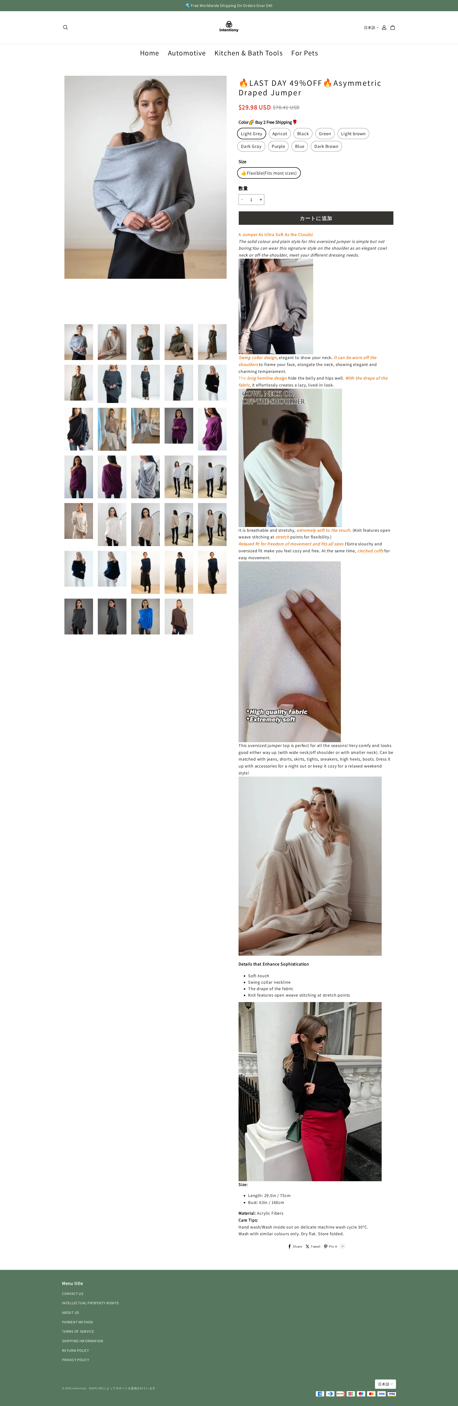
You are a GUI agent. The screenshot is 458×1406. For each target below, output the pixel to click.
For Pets (304, 53)
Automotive (187, 53)
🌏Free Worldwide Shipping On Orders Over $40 (229, 5)
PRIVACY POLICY (75, 1359)
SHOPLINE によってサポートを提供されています (122, 1388)
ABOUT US (70, 1312)
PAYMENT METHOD (77, 1322)
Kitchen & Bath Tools (248, 53)
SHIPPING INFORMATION (82, 1340)
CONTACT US (72, 1293)
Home (149, 53)
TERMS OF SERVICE (78, 1331)
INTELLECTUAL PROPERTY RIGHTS (90, 1302)
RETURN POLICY (75, 1350)
